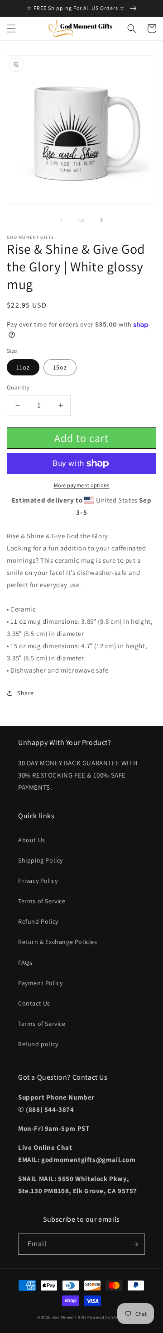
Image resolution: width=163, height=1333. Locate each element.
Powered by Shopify (106, 1316)
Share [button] (25, 693)
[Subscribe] (134, 1244)
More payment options (82, 485)
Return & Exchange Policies (57, 942)
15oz (60, 367)
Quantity (18, 387)
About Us (31, 840)
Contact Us (34, 1003)
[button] (11, 28)
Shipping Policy (40, 860)
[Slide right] (101, 220)
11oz (23, 367)
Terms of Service (42, 901)
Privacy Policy (38, 881)
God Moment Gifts (69, 1316)
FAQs (25, 962)
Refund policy (38, 1044)
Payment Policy (40, 983)
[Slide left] (62, 220)
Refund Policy (38, 921)
